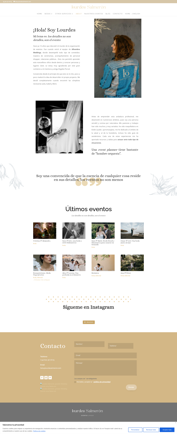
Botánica (95, 273)
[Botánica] (103, 263)
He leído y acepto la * (93, 382)
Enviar (131, 387)
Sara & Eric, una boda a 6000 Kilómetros (72, 242)
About (79, 14)
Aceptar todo (167, 430)
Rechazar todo (151, 430)
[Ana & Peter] (132, 263)
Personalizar (135, 430)
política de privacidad (102, 382)
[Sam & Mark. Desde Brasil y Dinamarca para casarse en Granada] (103, 230)
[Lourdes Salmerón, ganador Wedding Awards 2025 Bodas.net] (54, 391)
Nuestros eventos (93, 14)
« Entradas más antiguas (41, 280)
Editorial (40, 277)
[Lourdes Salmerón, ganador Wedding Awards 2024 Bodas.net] (54, 386)
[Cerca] (175, 422)
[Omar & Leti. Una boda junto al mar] (132, 230)
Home (39, 14)
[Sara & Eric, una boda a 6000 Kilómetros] (73, 230)
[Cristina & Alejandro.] (44, 230)
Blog (108, 14)
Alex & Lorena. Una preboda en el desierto (71, 274)
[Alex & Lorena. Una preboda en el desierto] (73, 263)
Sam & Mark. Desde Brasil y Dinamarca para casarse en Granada (103, 243)
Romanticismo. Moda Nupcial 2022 (42, 274)
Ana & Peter (126, 273)
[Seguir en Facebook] (42, 377)
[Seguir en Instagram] (46, 377)
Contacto (118, 14)
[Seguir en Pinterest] (50, 377)
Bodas (48, 14)
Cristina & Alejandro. (42, 241)
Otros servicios (63, 14)
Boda (34, 243)
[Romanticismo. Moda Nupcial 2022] (44, 263)
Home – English (132, 14)
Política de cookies (39, 431)
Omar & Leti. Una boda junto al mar (130, 242)
